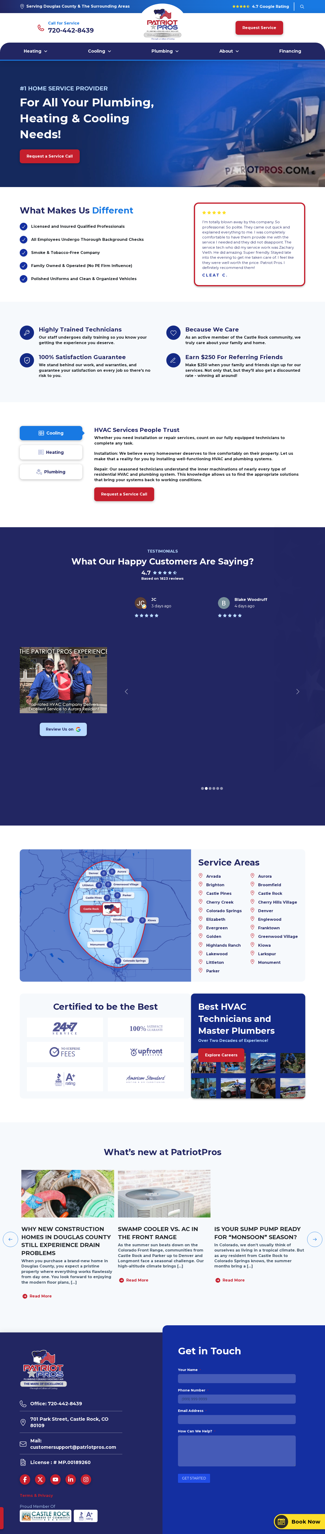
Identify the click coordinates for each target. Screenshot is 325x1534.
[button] (302, 7)
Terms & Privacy (36, 1495)
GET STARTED (194, 1478)
